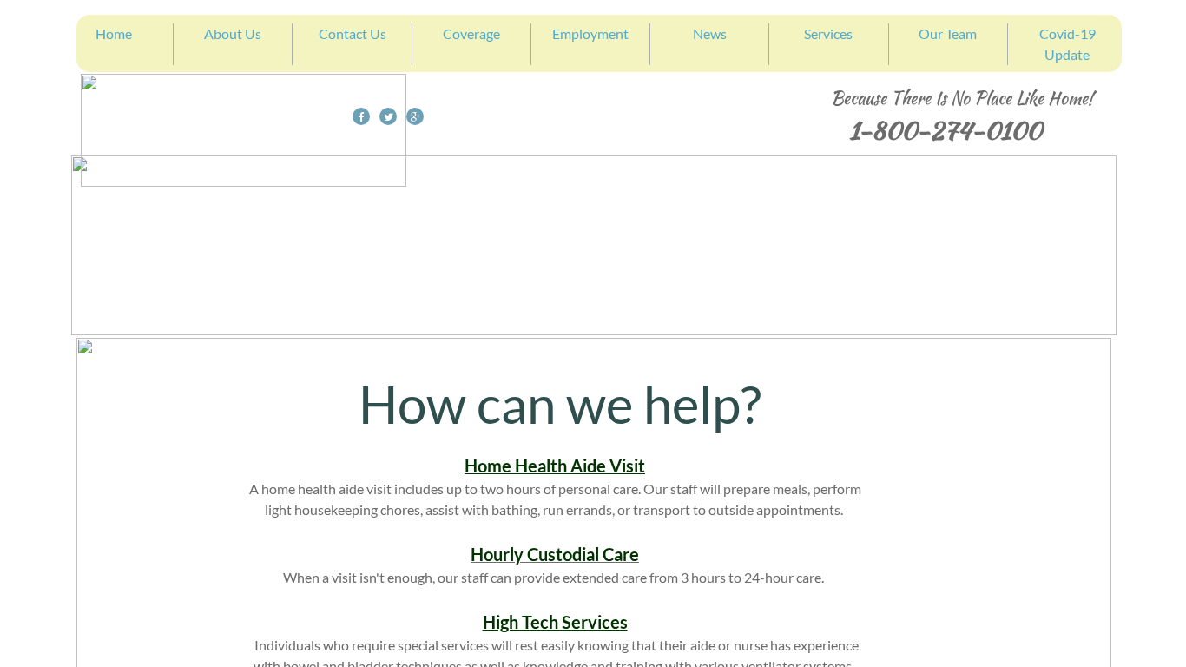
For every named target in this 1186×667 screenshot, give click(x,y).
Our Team (948, 33)
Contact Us (352, 33)
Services (828, 33)
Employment (590, 33)
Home (114, 33)
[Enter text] (415, 121)
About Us (232, 33)
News (710, 33)
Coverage (471, 33)
